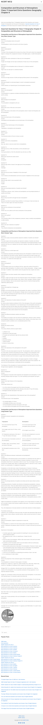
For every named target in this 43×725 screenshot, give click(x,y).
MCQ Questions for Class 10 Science (9, 651)
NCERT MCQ (26, 720)
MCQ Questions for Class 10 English (9, 665)
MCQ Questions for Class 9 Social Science (10, 659)
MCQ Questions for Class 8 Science (9, 646)
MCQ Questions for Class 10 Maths (9, 649)
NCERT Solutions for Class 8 (7, 657)
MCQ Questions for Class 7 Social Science (10, 670)
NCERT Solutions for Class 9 (7, 662)
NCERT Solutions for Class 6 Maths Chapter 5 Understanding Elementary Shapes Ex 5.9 (21, 684)
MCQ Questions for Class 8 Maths (8, 664)
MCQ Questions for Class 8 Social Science (10, 654)
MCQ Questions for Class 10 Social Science (11, 672)
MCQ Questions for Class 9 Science (9, 647)
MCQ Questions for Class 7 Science (9, 667)
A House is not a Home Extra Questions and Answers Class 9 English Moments (19, 705)
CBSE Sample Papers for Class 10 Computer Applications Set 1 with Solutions (18, 682)
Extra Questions (4, 643)
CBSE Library (21, 716)
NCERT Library (21, 717)
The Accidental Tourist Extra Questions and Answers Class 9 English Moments (18, 703)
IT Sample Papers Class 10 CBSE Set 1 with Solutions (13, 679)
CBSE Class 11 (7, 626)
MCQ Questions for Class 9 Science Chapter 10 (11, 660)
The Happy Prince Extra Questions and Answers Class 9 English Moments (17, 708)
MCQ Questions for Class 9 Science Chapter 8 (11, 656)
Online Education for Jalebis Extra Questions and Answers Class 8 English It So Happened (21, 687)
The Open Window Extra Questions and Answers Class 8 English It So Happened (19, 694)
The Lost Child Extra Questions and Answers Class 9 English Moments (17, 696)
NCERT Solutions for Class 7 (7, 644)
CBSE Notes (4, 641)
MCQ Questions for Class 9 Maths (8, 652)
